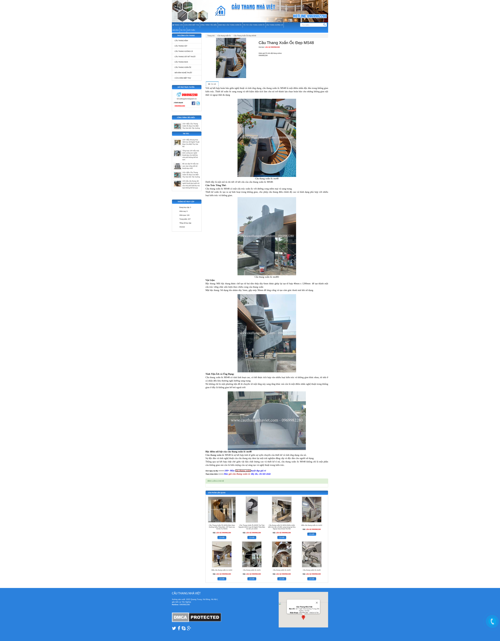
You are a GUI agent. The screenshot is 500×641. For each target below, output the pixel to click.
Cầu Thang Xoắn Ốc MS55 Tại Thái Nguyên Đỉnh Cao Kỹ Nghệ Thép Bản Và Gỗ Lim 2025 (252, 527)
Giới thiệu (191, 30)
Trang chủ (178, 25)
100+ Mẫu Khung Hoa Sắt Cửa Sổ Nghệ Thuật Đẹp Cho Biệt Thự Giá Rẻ (190, 143)
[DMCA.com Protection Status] (196, 617)
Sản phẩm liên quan (216, 493)
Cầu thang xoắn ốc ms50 (282, 570)
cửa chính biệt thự (191, 25)
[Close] (317, 603)
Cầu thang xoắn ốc (215, 455)
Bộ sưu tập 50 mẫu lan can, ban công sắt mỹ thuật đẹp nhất (190, 166)
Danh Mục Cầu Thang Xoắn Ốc (230, 25)
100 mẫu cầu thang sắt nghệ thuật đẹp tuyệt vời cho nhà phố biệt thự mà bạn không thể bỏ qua (191, 184)
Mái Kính (176, 30)
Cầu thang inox (181, 62)
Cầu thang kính (181, 41)
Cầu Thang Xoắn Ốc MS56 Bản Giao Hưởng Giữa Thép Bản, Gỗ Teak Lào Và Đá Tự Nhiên (222, 527)
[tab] (212, 84)
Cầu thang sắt (181, 46)
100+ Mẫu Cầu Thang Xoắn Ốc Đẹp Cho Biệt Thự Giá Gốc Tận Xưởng (191, 126)
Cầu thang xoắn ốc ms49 (312, 570)
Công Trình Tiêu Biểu (208, 25)
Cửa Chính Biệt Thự (183, 78)
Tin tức (183, 30)
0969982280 (275, 47)
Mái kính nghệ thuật (183, 73)
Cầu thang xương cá (184, 51)
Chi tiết (221, 537)
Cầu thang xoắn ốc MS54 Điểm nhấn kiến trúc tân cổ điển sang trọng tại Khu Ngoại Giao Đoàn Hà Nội (282, 527)
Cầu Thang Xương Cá (274, 25)
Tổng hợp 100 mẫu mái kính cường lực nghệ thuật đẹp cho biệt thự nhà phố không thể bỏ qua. (190, 155)
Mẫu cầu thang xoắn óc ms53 (311, 525)
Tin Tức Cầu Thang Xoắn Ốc (254, 25)
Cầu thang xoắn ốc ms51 (252, 570)
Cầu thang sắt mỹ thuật (185, 57)
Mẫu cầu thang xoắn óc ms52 (221, 570)
